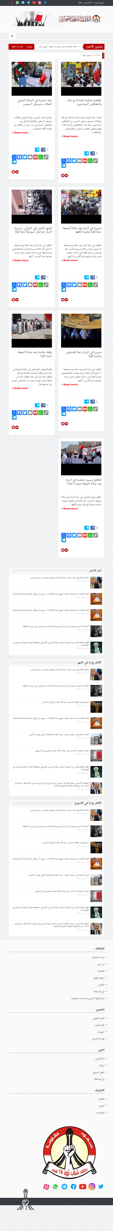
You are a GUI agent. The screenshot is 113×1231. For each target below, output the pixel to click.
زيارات (101, 1066)
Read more (70, 136)
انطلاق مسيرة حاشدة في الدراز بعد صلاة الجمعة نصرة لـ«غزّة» (83, 481)
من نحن (100, 964)
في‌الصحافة (99, 1079)
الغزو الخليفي (98, 1018)
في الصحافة (99, 992)
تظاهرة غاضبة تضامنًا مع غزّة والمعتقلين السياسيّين (84, 102)
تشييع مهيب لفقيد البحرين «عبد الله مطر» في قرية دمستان (65, 702)
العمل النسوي (98, 1073)
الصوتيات (100, 1113)
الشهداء (101, 1032)
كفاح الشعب (99, 1025)
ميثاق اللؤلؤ (99, 978)
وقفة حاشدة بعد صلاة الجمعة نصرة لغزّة (35, 354)
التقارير (101, 985)
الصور (101, 1106)
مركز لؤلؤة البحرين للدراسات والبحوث (87, 998)
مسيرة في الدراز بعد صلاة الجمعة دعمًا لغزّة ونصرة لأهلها (82, 230)
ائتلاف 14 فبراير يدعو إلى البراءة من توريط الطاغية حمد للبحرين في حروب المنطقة (56, 626)
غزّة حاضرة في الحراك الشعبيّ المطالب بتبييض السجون (34, 102)
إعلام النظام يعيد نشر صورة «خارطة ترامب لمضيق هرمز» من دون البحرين (59, 578)
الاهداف (100, 971)
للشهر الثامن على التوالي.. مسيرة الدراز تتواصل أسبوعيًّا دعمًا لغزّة (33, 230)
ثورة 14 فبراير (98, 1039)
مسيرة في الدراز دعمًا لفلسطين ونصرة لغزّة (83, 354)
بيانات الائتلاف (97, 958)
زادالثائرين (99, 1059)
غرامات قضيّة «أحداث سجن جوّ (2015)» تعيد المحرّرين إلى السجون (62, 751)
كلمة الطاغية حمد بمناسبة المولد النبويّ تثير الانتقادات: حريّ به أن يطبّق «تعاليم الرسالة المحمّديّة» (50, 594)
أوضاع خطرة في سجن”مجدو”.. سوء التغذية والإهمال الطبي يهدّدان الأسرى (59, 734)
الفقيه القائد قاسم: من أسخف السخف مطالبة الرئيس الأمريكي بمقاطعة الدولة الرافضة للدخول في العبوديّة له (51, 644)
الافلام (101, 1099)
